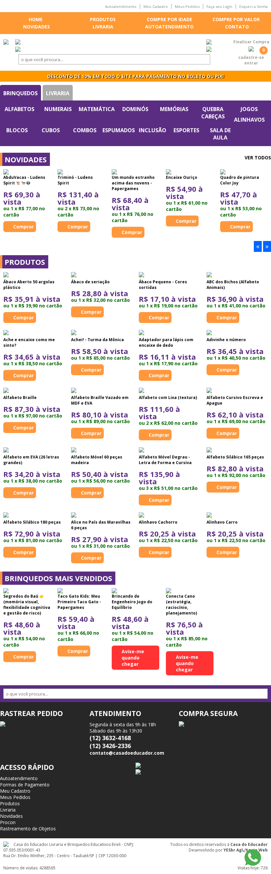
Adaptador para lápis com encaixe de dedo (166, 342)
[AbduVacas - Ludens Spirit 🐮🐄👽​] (27, 172)
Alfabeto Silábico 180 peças (32, 522)
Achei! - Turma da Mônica (97, 339)
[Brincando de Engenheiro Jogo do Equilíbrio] (135, 590)
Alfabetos (19, 109)
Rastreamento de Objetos (28, 828)
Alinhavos (249, 119)
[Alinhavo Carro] (209, 515)
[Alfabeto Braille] (6, 391)
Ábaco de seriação (90, 282)
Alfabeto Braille (20, 397)
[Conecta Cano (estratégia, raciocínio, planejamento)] (189, 590)
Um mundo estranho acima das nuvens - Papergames (133, 183)
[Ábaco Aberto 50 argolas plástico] (6, 275)
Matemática (97, 109)
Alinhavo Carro (222, 522)
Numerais (58, 109)
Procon (8, 822)
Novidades (36, 26)
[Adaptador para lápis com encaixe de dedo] (141, 333)
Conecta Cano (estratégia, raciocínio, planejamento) (181, 604)
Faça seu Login (219, 6)
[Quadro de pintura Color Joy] (244, 172)
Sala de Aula (220, 134)
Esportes (186, 130)
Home (36, 19)
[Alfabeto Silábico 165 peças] (209, 450)
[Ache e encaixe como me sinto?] (6, 333)
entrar (251, 63)
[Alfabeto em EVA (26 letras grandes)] (6, 450)
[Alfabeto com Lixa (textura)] (141, 391)
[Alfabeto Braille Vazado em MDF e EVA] (73, 391)
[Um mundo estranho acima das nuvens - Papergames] (135, 172)
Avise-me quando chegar (133, 657)
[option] (27, 200)
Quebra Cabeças (213, 112)
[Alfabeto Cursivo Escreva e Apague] (209, 391)
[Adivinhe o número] (209, 333)
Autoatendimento (120, 6)
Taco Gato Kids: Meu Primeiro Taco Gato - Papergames (79, 601)
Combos (85, 130)
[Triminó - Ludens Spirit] (81, 172)
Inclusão (152, 130)
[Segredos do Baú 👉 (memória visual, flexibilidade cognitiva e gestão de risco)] (27, 590)
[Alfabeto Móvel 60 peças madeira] (73, 450)
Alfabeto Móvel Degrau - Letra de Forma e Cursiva (165, 459)
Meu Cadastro (155, 6)
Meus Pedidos (187, 6)
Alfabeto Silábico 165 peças (235, 457)
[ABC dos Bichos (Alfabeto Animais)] (209, 275)
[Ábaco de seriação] (73, 275)
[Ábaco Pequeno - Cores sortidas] (141, 275)
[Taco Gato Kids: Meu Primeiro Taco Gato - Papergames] (81, 590)
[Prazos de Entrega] (17, 42)
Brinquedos (20, 93)
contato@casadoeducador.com (127, 753)
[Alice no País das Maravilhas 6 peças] (73, 515)
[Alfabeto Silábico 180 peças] (6, 515)
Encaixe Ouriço (181, 177)
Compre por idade (169, 19)
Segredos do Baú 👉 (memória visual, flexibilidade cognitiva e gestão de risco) (26, 604)
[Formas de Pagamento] (209, 42)
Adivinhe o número (226, 339)
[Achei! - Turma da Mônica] (73, 333)
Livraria (103, 26)
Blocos (17, 130)
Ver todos (258, 157)
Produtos (103, 19)
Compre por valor (236, 19)
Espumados (118, 130)
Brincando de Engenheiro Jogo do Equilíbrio (132, 601)
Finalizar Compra (251, 42)
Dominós (135, 109)
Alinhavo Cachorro (158, 522)
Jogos (249, 109)
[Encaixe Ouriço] (189, 172)
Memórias (174, 109)
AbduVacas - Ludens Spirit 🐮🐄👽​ (24, 180)
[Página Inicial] (6, 42)
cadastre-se (251, 57)
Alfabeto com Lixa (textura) (168, 397)
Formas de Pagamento (25, 784)
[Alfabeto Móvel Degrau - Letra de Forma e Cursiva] (141, 450)
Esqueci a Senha (253, 6)
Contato (237, 26)
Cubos (51, 130)
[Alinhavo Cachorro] (141, 515)
